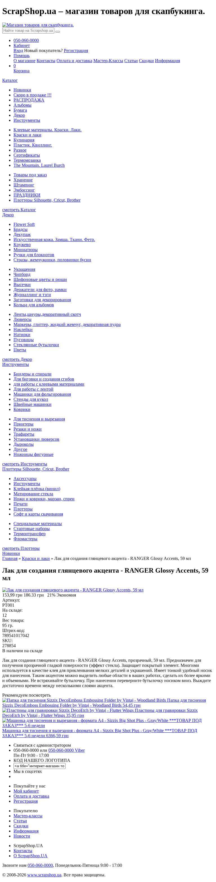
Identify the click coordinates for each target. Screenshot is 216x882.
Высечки (22, 284)
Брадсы (21, 229)
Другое (20, 449)
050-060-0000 (40, 865)
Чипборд (22, 274)
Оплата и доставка (74, 60)
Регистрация (76, 50)
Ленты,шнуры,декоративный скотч (47, 314)
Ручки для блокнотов (34, 254)
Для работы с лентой (33, 389)
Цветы (20, 349)
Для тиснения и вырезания (39, 419)
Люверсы (23, 319)
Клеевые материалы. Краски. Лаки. (48, 129)
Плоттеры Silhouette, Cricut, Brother (47, 200)
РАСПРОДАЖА (29, 100)
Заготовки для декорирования (42, 299)
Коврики (22, 409)
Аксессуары (25, 478)
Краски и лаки (27, 134)
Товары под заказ (30, 174)
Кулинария (24, 140)
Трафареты (24, 434)
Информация (167, 60)
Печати (21, 503)
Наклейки (23, 329)
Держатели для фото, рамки (40, 289)
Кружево (22, 244)
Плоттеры (23, 509)
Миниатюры (26, 249)
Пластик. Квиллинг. (33, 145)
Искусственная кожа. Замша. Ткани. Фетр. (54, 239)
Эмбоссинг (24, 190)
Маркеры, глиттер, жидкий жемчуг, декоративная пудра (67, 324)
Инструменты (27, 120)
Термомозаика (27, 160)
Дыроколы (24, 444)
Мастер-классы (28, 815)
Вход (18, 50)
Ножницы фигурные (33, 454)
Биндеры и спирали (32, 374)
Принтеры (23, 424)
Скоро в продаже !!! (32, 95)
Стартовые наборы (32, 528)
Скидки (146, 60)
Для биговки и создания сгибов (44, 379)
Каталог (10, 80)
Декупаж (22, 234)
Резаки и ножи (28, 429)
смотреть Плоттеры (21, 548)
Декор (19, 115)
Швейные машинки (32, 404)
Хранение (23, 179)
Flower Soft (24, 224)
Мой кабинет (26, 791)
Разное (20, 150)
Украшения (24, 269)
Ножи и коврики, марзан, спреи (44, 498)
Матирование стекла (33, 493)
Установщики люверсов (36, 439)
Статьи (131, 60)
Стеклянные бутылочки (36, 344)
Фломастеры (25, 538)
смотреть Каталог (19, 209)
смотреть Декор (17, 359)
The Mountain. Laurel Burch (39, 165)
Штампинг (24, 185)
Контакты (46, 60)
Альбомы (23, 105)
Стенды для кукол (31, 399)
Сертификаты (27, 155)
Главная (9, 558)
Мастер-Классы (108, 60)
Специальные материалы (38, 523)
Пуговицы (24, 339)
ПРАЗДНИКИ (27, 195)
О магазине (24, 60)
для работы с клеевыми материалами (49, 384)
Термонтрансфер (30, 533)
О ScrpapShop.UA (31, 855)
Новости (22, 836)
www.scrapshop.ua (44, 874)
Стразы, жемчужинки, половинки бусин (52, 259)
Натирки (22, 334)
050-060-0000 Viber (66, 750)
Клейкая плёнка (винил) (37, 488)
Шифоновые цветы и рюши (40, 279)
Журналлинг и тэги (32, 294)
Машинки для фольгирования (42, 394)
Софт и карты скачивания (38, 514)
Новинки (22, 89)
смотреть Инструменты (24, 464)
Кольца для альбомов (34, 304)
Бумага (20, 110)
